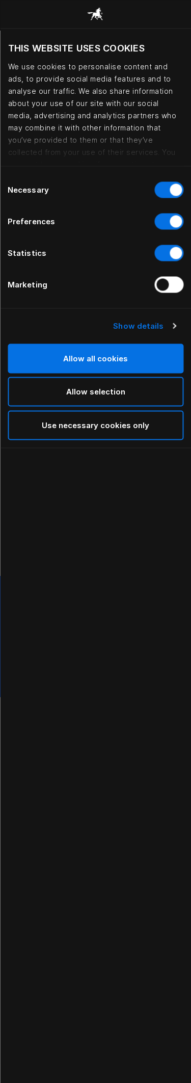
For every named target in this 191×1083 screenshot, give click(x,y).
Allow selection (95, 392)
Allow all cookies (95, 358)
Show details (138, 326)
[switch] (168, 221)
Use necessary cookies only (95, 425)
